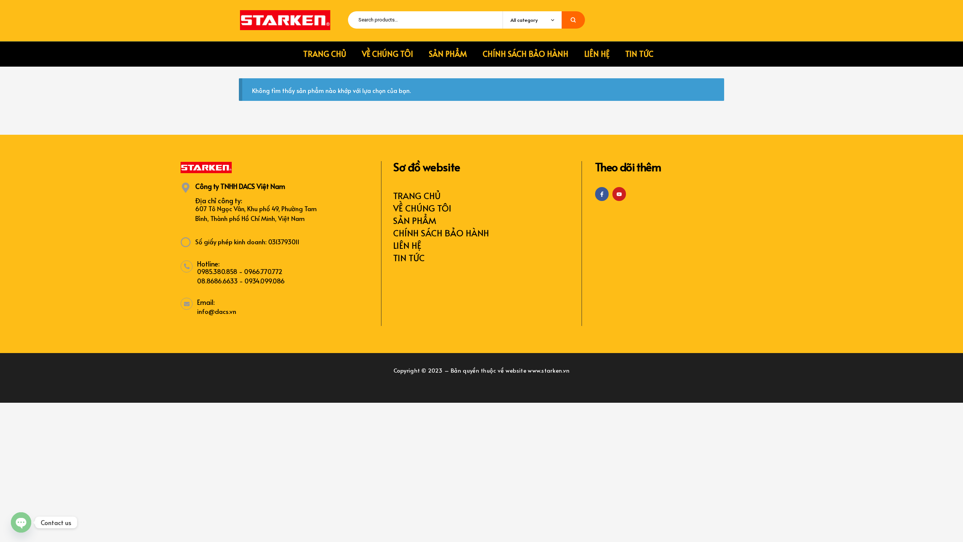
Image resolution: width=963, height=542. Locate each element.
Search (573, 20)
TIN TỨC (409, 257)
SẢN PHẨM (414, 220)
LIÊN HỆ (407, 245)
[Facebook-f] (602, 194)
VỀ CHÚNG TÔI (422, 208)
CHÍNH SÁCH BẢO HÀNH (441, 233)
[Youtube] (619, 194)
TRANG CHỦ (416, 195)
